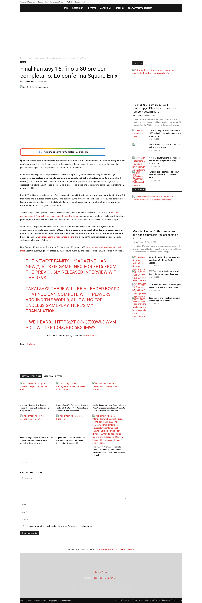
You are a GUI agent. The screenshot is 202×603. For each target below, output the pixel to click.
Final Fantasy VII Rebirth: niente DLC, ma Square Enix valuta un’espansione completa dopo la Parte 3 (36, 440)
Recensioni (78, 8)
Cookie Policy (43, 2)
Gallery (119, 8)
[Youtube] (180, 2)
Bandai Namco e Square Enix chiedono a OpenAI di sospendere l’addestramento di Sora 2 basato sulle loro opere (109, 408)
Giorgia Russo (137, 242)
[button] (178, 8)
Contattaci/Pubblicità (27, 2)
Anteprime (105, 8)
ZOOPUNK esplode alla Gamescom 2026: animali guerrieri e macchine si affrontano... (165, 133)
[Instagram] (152, 2)
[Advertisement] (101, 33)
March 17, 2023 (92, 335)
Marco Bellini (137, 115)
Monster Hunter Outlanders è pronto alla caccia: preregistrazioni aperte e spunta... (155, 235)
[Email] (55, 362)
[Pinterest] (161, 2)
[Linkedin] (157, 2)
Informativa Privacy (57, 2)
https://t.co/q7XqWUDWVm (85, 322)
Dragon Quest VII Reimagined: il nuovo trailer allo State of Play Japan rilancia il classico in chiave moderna (72, 408)
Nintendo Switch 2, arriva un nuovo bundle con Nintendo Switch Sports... (164, 260)
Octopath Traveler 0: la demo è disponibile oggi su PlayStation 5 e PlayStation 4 (34, 408)
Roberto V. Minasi (29, 81)
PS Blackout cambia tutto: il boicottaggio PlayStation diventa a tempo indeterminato (154, 108)
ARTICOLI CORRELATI (31, 376)
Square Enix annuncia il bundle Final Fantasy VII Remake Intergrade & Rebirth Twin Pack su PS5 (70, 440)
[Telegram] (166, 2)
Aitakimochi (32, 344)
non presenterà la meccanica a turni (55, 237)
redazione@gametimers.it (106, 578)
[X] (175, 2)
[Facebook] (148, 2)
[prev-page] (22, 460)
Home (22, 58)
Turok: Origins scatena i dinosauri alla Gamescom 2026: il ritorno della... (164, 175)
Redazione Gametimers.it (76, 2)
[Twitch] (171, 2)
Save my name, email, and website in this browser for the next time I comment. (58, 526)
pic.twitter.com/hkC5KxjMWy (61, 327)
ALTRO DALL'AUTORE (53, 376)
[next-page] (26, 460)
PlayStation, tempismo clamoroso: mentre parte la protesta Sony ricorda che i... (164, 161)
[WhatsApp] (42, 362)
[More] (68, 362)
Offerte (92, 8)
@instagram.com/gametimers (115, 549)
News (65, 8)
